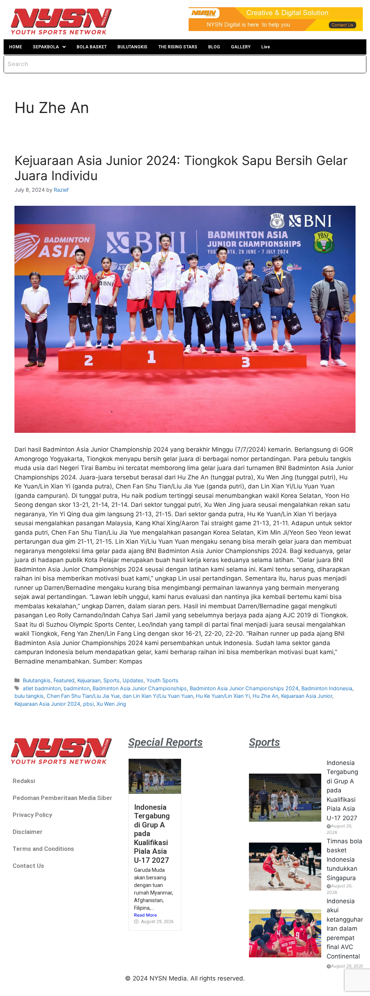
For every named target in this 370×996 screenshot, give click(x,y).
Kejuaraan (88, 680)
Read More (145, 915)
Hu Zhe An (265, 696)
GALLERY (240, 46)
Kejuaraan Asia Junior (306, 696)
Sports (111, 680)
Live (265, 46)
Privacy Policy (32, 814)
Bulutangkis (37, 680)
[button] (49, 47)
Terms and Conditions (43, 848)
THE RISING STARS (177, 46)
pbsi (88, 704)
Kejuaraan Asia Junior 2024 (47, 704)
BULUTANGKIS (132, 46)
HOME (15, 46)
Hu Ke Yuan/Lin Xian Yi (223, 696)
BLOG (214, 46)
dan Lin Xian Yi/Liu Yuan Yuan (157, 696)
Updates (132, 680)
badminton (77, 688)
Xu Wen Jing (111, 704)
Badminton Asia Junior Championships (139, 688)
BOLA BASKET (92, 46)
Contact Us (28, 865)
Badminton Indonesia (326, 688)
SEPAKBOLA (46, 46)
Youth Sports (162, 680)
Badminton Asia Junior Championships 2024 (244, 688)
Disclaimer (28, 831)
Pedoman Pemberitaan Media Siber (62, 797)
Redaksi (24, 780)
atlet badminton (42, 688)
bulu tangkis (29, 696)
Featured (63, 680)
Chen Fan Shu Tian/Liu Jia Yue (83, 696)
